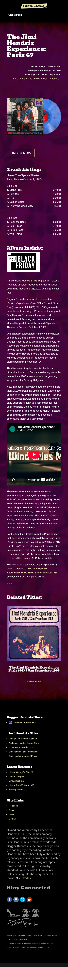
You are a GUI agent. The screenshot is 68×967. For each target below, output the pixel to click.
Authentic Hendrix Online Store (24, 743)
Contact (12, 819)
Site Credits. (24, 878)
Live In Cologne (16, 776)
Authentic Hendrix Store (25, 722)
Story (11, 810)
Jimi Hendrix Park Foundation (23, 751)
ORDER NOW (20, 153)
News (11, 814)
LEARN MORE (34, 681)
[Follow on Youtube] (29, 899)
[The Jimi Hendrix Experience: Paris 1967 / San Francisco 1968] (34, 116)
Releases (13, 805)
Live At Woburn (16, 781)
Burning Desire (16, 789)
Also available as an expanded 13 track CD (37, 78)
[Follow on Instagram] (16, 899)
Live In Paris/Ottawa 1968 (21, 785)
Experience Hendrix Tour (21, 747)
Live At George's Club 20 (21, 772)
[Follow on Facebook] (9, 899)
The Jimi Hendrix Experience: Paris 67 (26, 46)
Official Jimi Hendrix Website (23, 738)
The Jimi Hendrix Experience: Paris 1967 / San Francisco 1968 (34, 669)
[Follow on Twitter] (22, 899)
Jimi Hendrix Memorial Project (23, 756)
